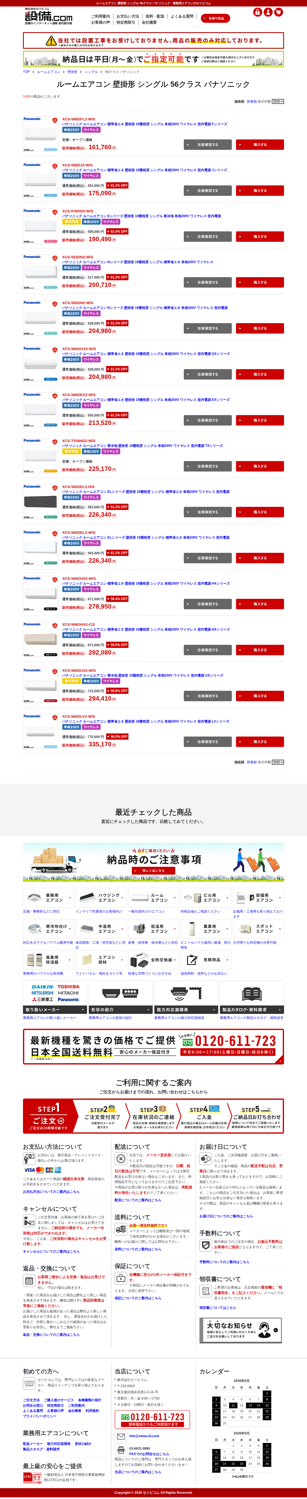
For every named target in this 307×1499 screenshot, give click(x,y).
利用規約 (92, 1410)
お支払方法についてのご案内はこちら (51, 1191)
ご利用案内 (100, 16)
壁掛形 (72, 72)
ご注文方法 (31, 1400)
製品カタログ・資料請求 (41, 1449)
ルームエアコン (48, 72)
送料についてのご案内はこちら (138, 1249)
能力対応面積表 (59, 1443)
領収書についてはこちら (217, 1307)
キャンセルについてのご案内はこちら (51, 1251)
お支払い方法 (128, 16)
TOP (26, 72)
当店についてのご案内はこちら (138, 1472)
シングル (91, 72)
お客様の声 (100, 22)
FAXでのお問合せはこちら (149, 1454)
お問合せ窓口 (33, 1405)
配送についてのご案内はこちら (138, 1200)
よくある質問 (182, 16)
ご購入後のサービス (59, 1400)
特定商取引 (126, 22)
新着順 (252, 101)
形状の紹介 (83, 1443)
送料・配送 (155, 16)
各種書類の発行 (89, 1400)
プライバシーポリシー (39, 1416)
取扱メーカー (33, 1443)
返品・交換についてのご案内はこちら (51, 1334)
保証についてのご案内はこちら (138, 1298)
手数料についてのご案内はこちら (224, 1262)
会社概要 (149, 22)
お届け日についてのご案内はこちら (226, 1216)
